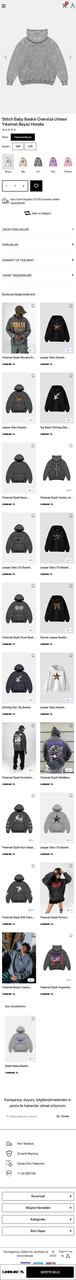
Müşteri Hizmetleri (38, 1208)
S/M (18, 146)
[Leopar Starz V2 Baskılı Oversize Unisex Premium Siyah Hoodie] (57, 538)
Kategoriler (38, 1219)
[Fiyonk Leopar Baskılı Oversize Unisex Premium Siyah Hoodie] (57, 607)
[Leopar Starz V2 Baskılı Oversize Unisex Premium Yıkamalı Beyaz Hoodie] (57, 818)
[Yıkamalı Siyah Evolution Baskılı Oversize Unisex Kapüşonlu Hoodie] (19, 747)
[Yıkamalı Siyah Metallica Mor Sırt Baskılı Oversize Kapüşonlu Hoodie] (57, 747)
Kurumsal (38, 1196)
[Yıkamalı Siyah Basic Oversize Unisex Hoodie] (19, 467)
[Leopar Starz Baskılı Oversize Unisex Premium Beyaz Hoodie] (57, 677)
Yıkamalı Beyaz (23, 137)
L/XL (30, 146)
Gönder (65, 1116)
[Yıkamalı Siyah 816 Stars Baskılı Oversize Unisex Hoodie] (19, 887)
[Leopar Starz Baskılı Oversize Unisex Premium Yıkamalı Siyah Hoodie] (19, 397)
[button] (5, 57)
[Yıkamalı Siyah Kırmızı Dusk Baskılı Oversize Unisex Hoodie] (57, 887)
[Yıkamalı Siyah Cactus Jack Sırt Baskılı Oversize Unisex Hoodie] (57, 467)
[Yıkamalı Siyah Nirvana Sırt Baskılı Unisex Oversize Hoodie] (19, 328)
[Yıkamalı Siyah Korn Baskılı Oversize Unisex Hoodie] (19, 818)
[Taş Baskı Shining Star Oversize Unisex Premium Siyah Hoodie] (57, 397)
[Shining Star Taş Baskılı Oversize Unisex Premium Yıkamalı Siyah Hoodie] (19, 677)
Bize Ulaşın (38, 1231)
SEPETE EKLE (50, 1272)
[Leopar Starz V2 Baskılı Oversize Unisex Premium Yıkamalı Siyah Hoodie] (19, 538)
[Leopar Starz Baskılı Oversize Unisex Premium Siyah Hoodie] (57, 328)
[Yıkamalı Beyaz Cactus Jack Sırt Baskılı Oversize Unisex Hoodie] (19, 957)
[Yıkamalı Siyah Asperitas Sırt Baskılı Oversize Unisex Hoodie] (57, 957)
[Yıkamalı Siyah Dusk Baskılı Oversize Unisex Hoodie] (19, 607)
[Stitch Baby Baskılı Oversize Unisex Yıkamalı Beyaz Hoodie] (20, 1039)
